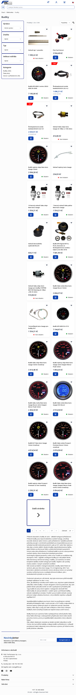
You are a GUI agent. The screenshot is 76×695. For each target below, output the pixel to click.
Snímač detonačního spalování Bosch (35, 245)
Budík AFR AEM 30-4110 (61, 326)
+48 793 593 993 (17, 664)
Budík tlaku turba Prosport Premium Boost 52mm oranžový (62, 445)
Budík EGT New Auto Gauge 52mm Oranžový (37, 444)
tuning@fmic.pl (16, 667)
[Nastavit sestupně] (73, 23)
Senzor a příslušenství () (11, 76)
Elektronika (10, 12)
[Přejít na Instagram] (7, 671)
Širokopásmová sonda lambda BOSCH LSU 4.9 (36, 128)
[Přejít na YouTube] (11, 671)
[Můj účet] (56, 2)
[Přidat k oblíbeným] (47, 29)
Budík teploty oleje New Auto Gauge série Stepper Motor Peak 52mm (63, 365)
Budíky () (7, 71)
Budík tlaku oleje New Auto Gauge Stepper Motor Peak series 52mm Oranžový (62, 485)
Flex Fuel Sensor (58, 50)
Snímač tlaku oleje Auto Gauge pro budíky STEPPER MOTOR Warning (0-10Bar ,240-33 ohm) (37, 289)
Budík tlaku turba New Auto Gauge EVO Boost (62, 404)
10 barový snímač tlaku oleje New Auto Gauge (38, 206)
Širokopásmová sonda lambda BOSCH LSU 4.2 (60, 87)
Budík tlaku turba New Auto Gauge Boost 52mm (62, 287)
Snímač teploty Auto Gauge (62, 167)
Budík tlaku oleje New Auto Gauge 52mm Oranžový (37, 364)
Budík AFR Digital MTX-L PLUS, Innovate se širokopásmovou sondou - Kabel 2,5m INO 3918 (62, 247)
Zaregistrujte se (64, 640)
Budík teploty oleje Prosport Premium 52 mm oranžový (37, 484)
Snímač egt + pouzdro (35, 50)
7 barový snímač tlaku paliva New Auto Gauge (62, 206)
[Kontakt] (48, 2)
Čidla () (6, 73)
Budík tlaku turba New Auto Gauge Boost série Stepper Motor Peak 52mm (37, 405)
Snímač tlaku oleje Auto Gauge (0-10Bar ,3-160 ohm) (62, 128)
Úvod (3, 12)
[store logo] (6, 3)
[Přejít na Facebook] (2, 671)
